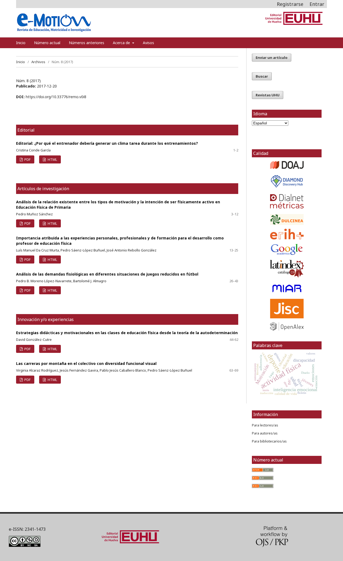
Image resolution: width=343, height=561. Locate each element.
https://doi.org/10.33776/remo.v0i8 (56, 96)
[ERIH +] (287, 234)
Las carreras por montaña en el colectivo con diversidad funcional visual (86, 363)
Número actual (47, 42)
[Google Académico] (287, 249)
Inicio (20, 42)
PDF (27, 159)
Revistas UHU (267, 95)
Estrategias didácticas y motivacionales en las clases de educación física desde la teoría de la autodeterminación (127, 332)
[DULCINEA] (287, 219)
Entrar (317, 4)
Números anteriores (86, 42)
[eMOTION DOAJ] (287, 167)
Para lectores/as (265, 425)
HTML (52, 159)
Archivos (38, 61)
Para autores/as (265, 433)
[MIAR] (287, 288)
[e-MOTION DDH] (287, 186)
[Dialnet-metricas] (287, 206)
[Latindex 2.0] (287, 268)
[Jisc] (287, 308)
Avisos (148, 42)
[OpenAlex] (287, 326)
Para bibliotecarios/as (269, 441)
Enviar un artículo (272, 57)
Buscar (262, 76)
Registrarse (290, 4)
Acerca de (122, 42)
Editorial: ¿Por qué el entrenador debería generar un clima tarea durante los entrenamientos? (107, 143)
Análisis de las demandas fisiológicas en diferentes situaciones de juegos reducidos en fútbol (107, 274)
